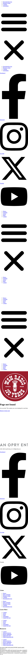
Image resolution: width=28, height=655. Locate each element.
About (4, 214)
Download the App (7, 1)
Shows (4, 211)
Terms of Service (7, 633)
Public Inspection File (8, 637)
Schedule (5, 212)
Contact (5, 216)
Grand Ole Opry (7, 617)
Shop (4, 215)
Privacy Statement (7, 634)
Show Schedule (6, 594)
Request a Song (6, 3)
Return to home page (5, 410)
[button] (14, 36)
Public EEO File (7, 635)
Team (4, 615)
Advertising (6, 6)
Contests (5, 4)
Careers (5, 631)
